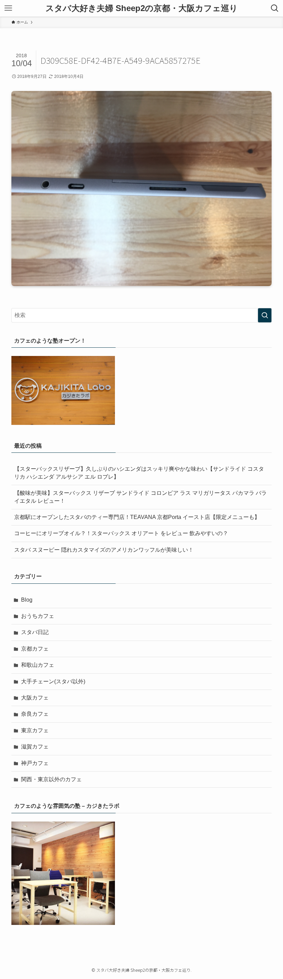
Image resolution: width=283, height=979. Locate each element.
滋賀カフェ (35, 746)
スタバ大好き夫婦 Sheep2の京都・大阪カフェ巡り (142, 8)
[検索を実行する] (265, 315)
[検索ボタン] (274, 8)
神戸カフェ (35, 763)
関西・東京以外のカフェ (51, 779)
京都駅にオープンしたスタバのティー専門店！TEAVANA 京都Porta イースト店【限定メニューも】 (137, 517)
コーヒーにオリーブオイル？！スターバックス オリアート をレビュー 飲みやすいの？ (121, 533)
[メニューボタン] (8, 8)
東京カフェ (35, 730)
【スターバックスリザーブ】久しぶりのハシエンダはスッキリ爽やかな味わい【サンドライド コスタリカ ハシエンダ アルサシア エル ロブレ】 (139, 472)
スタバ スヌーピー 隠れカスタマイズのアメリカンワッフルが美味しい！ (104, 550)
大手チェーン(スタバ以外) (53, 681)
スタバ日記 (35, 632)
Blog (26, 600)
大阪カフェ (35, 698)
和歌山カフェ (37, 665)
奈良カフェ (35, 714)
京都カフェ (35, 649)
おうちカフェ (37, 616)
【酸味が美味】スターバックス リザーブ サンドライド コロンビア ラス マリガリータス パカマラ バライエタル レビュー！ (140, 496)
